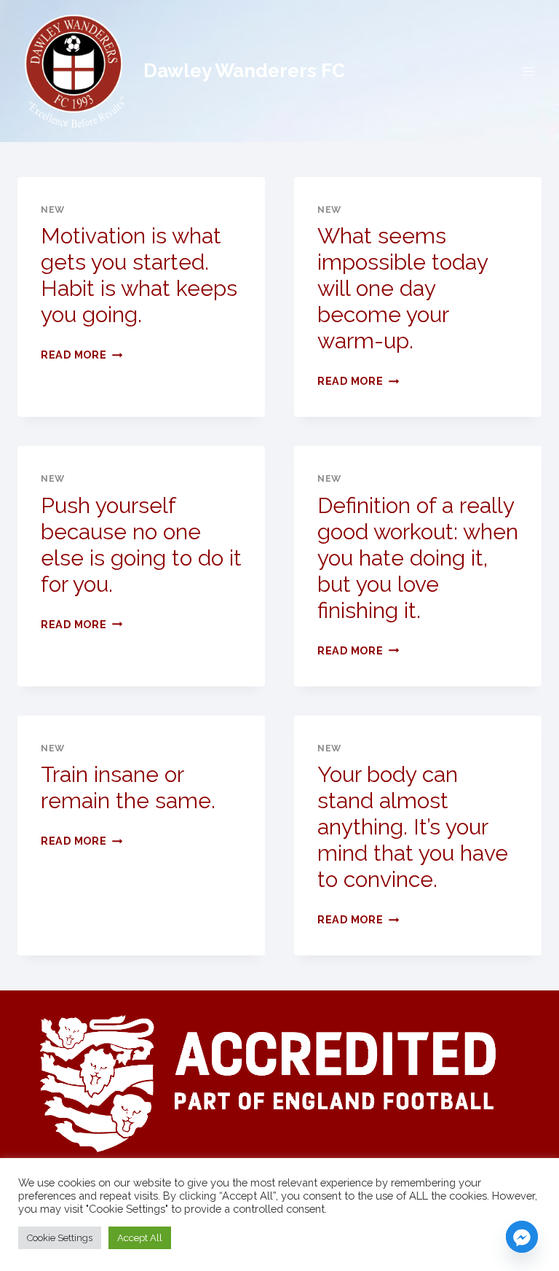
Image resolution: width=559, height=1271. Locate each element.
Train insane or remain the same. (128, 787)
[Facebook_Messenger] (522, 1237)
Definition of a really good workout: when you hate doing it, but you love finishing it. (417, 558)
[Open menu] (528, 71)
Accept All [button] (139, 1237)
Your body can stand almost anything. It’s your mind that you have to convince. (412, 827)
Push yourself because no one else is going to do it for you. (141, 545)
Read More (81, 354)
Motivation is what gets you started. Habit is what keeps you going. (139, 275)
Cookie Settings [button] (59, 1237)
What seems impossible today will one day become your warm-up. (402, 288)
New (53, 209)
